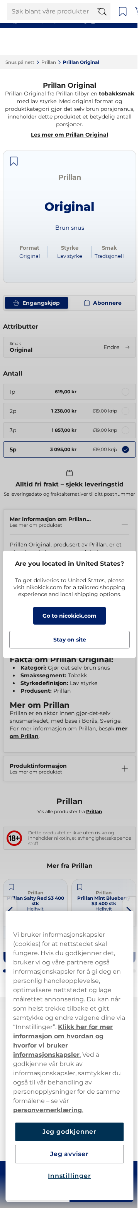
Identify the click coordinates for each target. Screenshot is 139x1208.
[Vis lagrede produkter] (122, 11)
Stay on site (66, 639)
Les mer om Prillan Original (69, 134)
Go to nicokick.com (67, 615)
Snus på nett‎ (19, 62)
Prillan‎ (48, 62)
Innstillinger (66, 1176)
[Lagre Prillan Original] (14, 161)
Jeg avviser (66, 1154)
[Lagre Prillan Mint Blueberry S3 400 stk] (65, 887)
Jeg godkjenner (66, 1131)
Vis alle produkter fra (66, 811)
